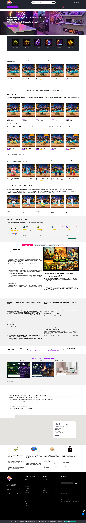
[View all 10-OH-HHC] (59, 42)
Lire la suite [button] (25, 235)
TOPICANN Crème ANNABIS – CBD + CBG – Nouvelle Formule (72, 210)
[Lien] (8, 494)
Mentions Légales (46, 490)
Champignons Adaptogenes (47, 6)
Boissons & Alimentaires (38, 6)
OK (64, 521)
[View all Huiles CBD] (70, 42)
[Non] (84, 521)
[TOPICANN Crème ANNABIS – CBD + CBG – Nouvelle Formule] (72, 201)
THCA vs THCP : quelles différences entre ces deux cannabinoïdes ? (16, 379)
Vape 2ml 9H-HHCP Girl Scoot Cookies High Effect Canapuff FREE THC (72, 179)
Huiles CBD (70, 47)
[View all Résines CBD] (26, 42)
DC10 (48, 47)
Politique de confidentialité (71, 521)
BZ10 (26, 503)
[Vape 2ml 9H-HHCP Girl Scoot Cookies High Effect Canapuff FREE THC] (72, 170)
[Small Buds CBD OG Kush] (57, 70)
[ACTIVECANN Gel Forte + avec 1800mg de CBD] (28, 201)
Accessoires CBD (56, 6)
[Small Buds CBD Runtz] (43, 70)
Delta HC (26, 512)
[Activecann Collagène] (13, 201)
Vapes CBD (37, 47)
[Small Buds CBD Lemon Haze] (13, 70)
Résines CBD (26, 47)
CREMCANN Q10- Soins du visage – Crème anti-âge (57, 210)
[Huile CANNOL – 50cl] (43, 201)
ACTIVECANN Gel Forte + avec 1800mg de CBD (27, 210)
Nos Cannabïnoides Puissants (15, 154)
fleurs (33, 21)
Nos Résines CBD (12, 124)
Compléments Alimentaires (28, 6)
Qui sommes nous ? (46, 479)
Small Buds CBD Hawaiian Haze (71, 78)
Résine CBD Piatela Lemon (26, 148)
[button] (11, 42)
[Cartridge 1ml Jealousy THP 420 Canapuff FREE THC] (28, 170)
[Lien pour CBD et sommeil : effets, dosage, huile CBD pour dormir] (43, 369)
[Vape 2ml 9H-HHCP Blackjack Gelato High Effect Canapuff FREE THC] (57, 170)
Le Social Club (45, 481)
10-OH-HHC (59, 47)
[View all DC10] (48, 42)
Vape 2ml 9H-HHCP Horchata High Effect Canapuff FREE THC (42, 179)
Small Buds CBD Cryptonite (27, 78)
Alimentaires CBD (28, 488)
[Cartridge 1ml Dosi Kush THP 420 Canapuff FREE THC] (13, 170)
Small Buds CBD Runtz (40, 78)
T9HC (26, 514)
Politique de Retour (46, 488)
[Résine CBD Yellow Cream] (43, 140)
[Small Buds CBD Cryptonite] (28, 70)
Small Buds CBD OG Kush (55, 78)
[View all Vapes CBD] (37, 42)
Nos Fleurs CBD (11, 94)
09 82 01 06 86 (57, 429)
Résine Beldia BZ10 (10, 148)
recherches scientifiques (49, 278)
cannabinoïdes (10, 22)
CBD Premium (27, 479)
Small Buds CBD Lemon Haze (12, 78)
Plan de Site (45, 492)
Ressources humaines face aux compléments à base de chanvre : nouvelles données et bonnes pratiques (66, 377)
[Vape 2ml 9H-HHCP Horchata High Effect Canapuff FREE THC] (43, 170)
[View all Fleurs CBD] (15, 42)
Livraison (44, 486)
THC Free (26, 499)
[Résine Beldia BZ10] (13, 140)
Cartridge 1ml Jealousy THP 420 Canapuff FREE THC (27, 179)
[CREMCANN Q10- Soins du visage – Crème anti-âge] (57, 201)
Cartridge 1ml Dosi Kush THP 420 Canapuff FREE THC (13, 179)
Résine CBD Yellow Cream (41, 148)
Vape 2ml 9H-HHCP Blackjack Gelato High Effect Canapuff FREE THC (57, 179)
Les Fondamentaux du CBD (37, 375)
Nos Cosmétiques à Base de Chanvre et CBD (20, 185)
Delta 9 (26, 501)
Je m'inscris (76, 483)
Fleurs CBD (15, 47)
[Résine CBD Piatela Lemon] (28, 140)
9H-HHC (26, 509)
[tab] (27, 245)
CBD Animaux (27, 490)
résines (37, 21)
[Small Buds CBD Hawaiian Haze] (72, 70)
